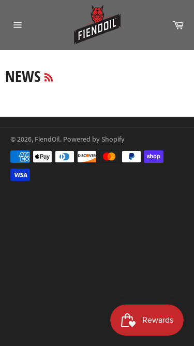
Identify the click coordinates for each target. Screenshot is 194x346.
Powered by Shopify (94, 139)
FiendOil (47, 139)
